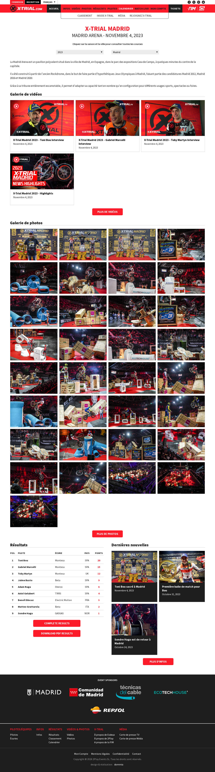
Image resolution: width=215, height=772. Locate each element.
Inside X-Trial (105, 15)
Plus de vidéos (107, 212)
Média (121, 15)
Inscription (32, 2)
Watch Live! (142, 8)
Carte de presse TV (129, 734)
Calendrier (126, 8)
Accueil (54, 8)
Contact (136, 753)
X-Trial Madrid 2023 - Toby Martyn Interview (172, 140)
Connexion (17, 2)
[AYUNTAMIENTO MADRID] (44, 692)
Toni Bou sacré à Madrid (130, 586)
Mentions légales (100, 753)
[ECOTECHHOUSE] (171, 692)
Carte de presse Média (131, 738)
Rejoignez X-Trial (141, 15)
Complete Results (57, 623)
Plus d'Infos (158, 661)
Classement (85, 15)
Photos (86, 8)
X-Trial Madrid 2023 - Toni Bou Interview (38, 140)
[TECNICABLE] (128, 692)
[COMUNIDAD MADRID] (86, 692)
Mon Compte (158, 8)
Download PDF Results (57, 633)
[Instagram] (198, 2)
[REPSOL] (107, 710)
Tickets (175, 8)
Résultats (99, 8)
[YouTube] (203, 2)
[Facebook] (189, 2)
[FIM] (191, 9)
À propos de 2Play (103, 738)
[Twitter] (193, 2)
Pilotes (112, 8)
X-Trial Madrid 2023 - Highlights (33, 193)
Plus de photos (107, 534)
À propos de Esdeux (104, 734)
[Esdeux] (202, 9)
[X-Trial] (26, 10)
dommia (118, 764)
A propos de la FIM (104, 742)
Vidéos (76, 8)
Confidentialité (121, 753)
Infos (66, 8)
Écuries (14, 738)
